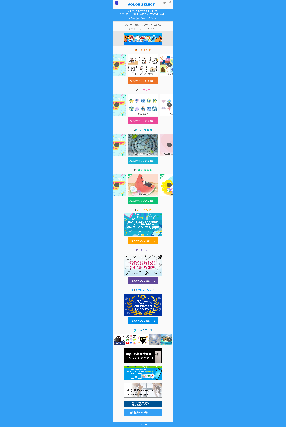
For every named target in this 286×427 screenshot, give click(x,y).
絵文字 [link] (137, 25)
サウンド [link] (132, 29)
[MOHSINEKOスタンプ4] (143, 339)
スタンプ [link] (128, 25)
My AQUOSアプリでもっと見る (143, 80)
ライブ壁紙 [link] (146, 25)
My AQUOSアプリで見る (143, 240)
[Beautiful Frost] (155, 339)
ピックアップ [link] (152, 29)
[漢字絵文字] (131, 339)
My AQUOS (117, 3)
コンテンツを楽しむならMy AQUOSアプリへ (143, 404)
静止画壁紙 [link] (157, 25)
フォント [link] (141, 29)
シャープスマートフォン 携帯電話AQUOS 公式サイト (143, 412)
